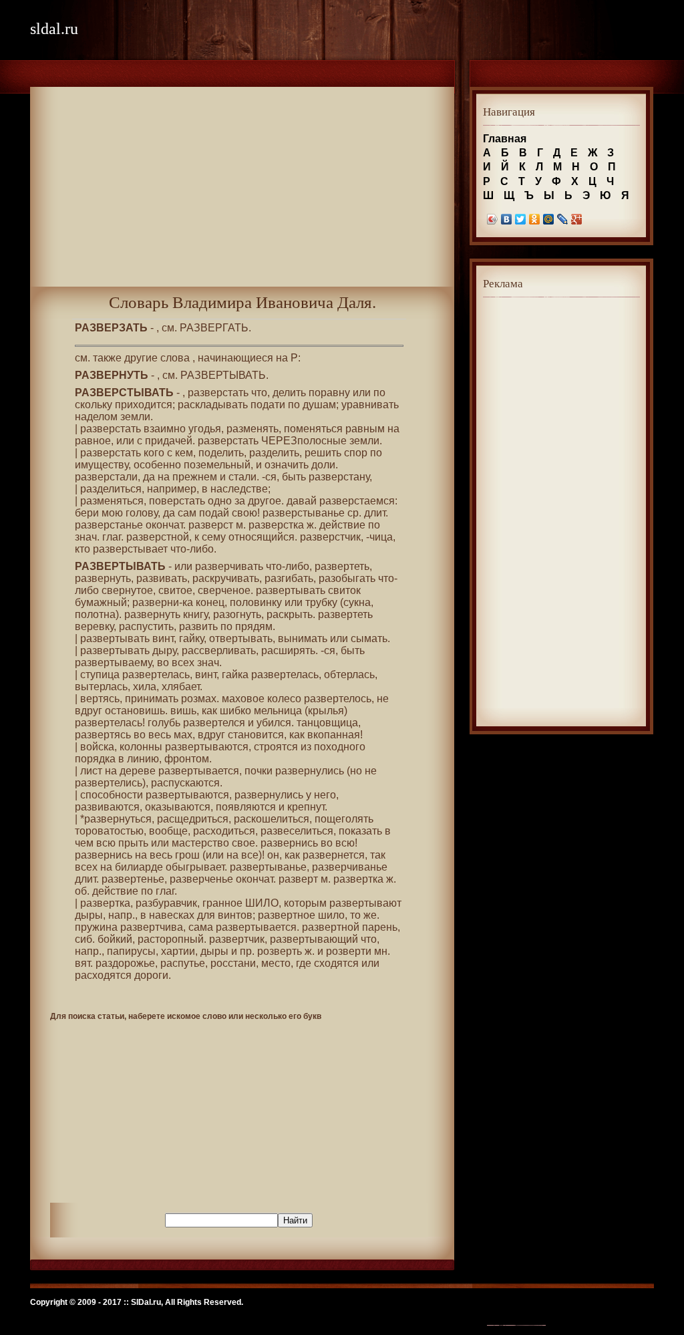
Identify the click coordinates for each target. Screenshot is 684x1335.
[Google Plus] (577, 219)
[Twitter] (521, 219)
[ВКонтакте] (507, 219)
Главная (504, 138)
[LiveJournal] (563, 219)
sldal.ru (54, 28)
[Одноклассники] (535, 219)
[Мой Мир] (549, 219)
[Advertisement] (242, 193)
